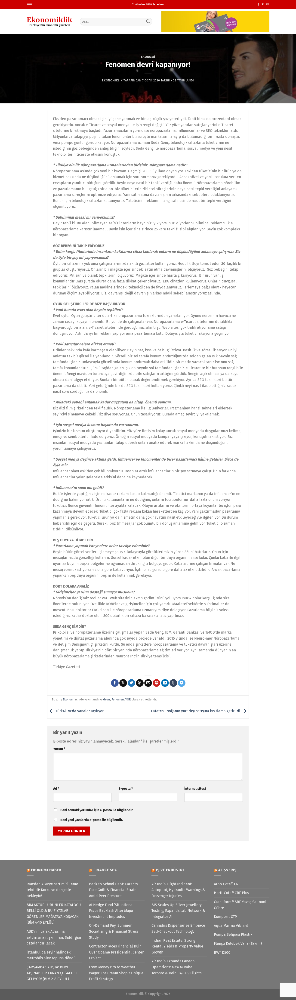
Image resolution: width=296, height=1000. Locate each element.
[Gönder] (148, 21)
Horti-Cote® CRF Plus (231, 893)
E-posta (126, 789)
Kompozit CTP (225, 916)
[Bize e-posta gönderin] (267, 4)
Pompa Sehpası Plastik (233, 934)
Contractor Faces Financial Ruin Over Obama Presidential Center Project (116, 952)
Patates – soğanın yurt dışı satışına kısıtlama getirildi (196, 711)
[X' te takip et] (262, 4)
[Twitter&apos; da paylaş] (131, 683)
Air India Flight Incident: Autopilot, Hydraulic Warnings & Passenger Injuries (178, 890)
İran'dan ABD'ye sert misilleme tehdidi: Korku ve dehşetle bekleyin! (52, 890)
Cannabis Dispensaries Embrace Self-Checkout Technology (178, 928)
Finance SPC (105, 870)
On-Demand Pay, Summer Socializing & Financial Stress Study (113, 931)
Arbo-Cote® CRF (227, 884)
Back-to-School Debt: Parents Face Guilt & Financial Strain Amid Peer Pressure (113, 890)
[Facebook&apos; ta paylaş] (115, 683)
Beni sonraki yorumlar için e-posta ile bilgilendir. (96, 810)
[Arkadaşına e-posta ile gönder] (148, 683)
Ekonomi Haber (46, 870)
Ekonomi (148, 57)
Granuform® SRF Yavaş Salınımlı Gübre (241, 905)
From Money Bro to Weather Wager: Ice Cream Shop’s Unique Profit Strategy (116, 973)
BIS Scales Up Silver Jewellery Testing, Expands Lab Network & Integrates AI (178, 911)
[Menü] (29, 4)
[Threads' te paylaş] (140, 683)
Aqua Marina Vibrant (231, 925)
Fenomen (117, 699)
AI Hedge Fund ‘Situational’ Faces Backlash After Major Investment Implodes (112, 911)
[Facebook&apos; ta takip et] (258, 4)
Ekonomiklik (112, 80)
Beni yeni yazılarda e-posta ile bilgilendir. (91, 820)
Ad (56, 789)
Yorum (59, 749)
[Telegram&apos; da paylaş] (181, 683)
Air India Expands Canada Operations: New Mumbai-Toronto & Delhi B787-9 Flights (176, 967)
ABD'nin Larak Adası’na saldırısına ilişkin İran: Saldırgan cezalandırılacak (54, 937)
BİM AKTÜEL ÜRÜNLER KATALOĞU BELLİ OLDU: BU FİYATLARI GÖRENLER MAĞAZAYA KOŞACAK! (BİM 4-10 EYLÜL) (54, 914)
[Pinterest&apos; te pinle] (156, 683)
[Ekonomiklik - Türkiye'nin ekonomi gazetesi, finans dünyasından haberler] (50, 21)
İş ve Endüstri (170, 870)
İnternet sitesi (195, 789)
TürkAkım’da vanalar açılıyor (79, 711)
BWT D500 (222, 952)
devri (106, 699)
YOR (128, 699)
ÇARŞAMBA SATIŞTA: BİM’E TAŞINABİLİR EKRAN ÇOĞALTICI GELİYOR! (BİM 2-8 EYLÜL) (52, 973)
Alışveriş (227, 870)
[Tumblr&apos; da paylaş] (173, 683)
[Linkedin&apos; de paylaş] (165, 683)
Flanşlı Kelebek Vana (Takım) (238, 943)
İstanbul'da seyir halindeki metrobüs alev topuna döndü (51, 955)
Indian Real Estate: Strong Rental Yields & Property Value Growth (177, 946)
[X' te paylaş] (123, 683)
